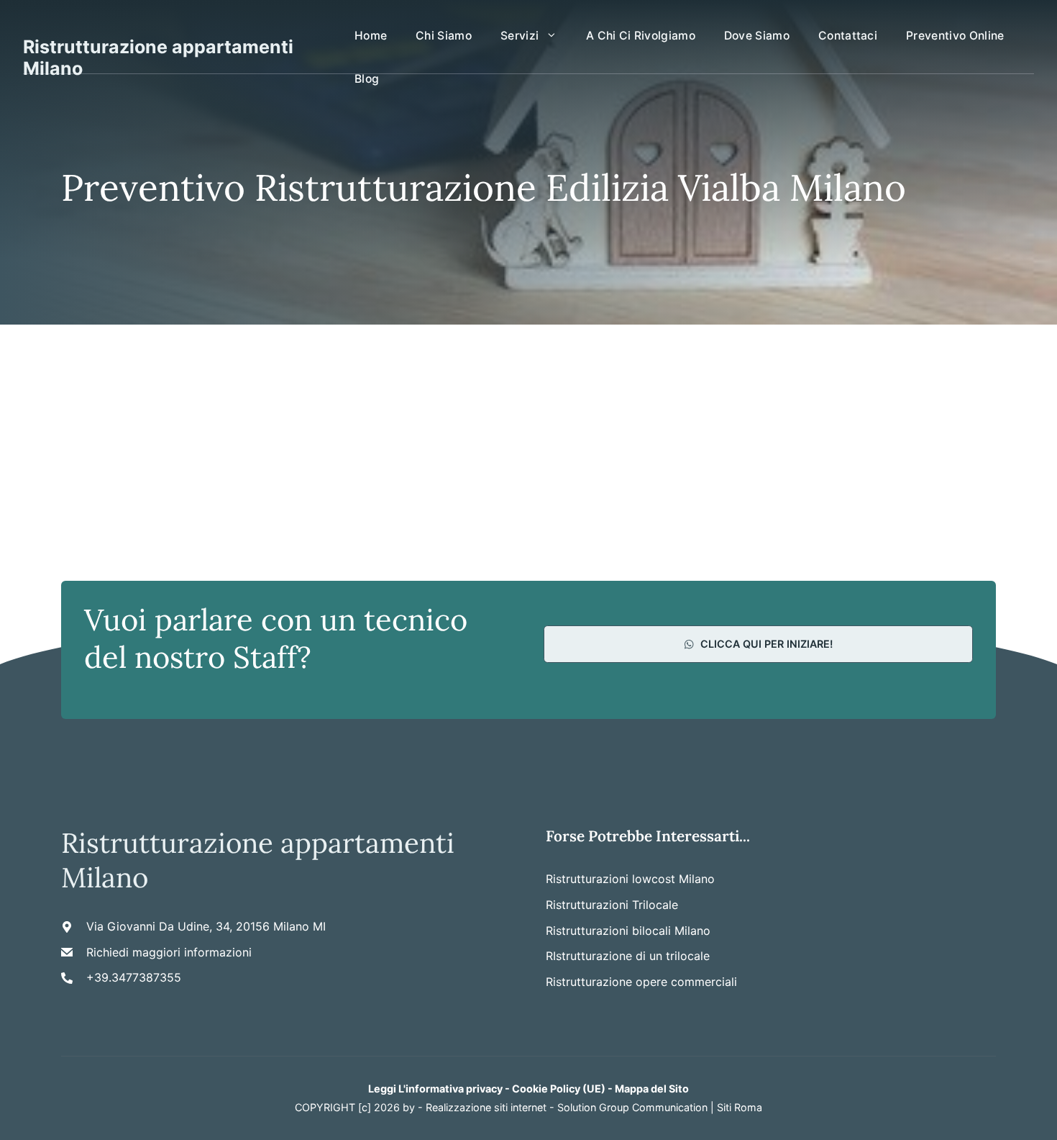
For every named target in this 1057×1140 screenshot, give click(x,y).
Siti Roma (739, 1107)
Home (370, 35)
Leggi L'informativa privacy (435, 1088)
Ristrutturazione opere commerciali (641, 981)
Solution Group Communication (632, 1107)
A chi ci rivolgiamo (640, 35)
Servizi (519, 35)
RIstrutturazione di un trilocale (628, 956)
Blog (366, 79)
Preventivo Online (955, 35)
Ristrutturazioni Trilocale (612, 904)
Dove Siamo (757, 35)
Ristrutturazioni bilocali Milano (628, 930)
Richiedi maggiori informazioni (169, 952)
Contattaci (847, 35)
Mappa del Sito (652, 1088)
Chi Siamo (444, 35)
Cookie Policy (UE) (558, 1088)
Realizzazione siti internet (486, 1107)
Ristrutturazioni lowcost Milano (630, 879)
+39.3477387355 (133, 977)
